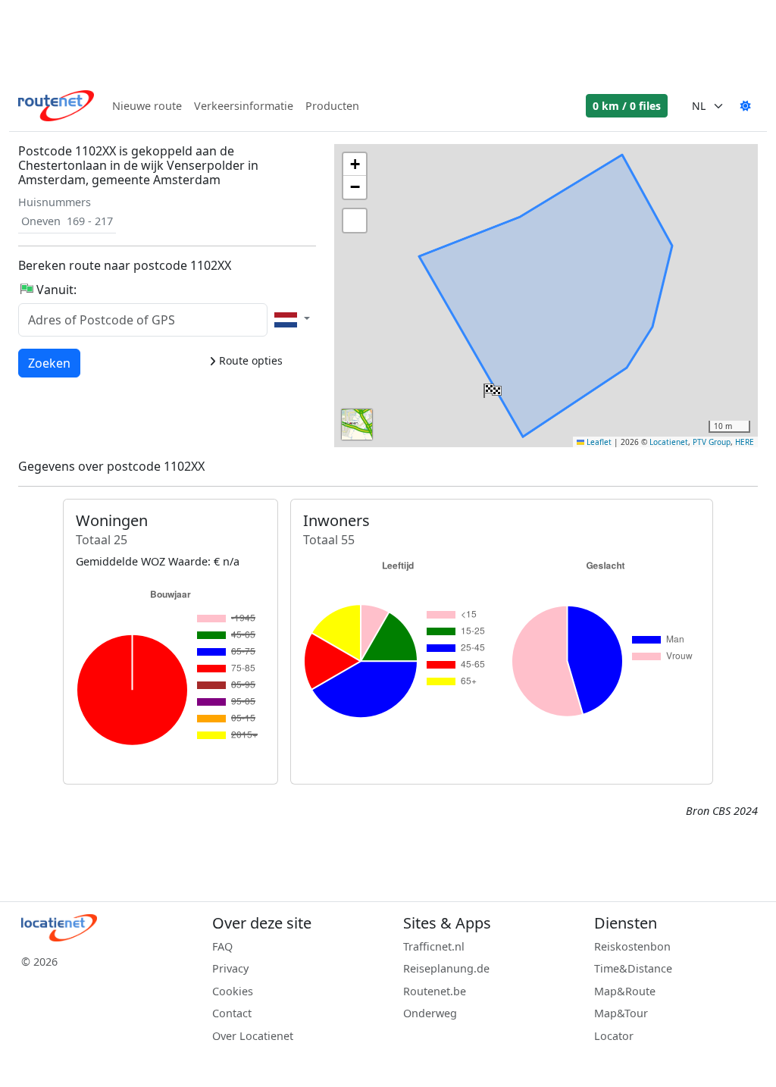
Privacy (230, 968)
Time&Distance (633, 968)
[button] (491, 387)
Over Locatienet (252, 1036)
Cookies (232, 991)
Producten (332, 106)
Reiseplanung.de (446, 968)
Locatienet (668, 442)
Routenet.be (434, 991)
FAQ (222, 946)
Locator (614, 1036)
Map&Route (625, 991)
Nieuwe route (147, 106)
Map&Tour (621, 1013)
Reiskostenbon (632, 946)
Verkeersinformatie (243, 106)
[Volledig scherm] (354, 220)
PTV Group (712, 442)
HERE (744, 442)
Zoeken (49, 362)
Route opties (249, 360)
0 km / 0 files (627, 106)
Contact (232, 1013)
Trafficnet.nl (434, 946)
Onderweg (430, 1013)
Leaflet (598, 442)
